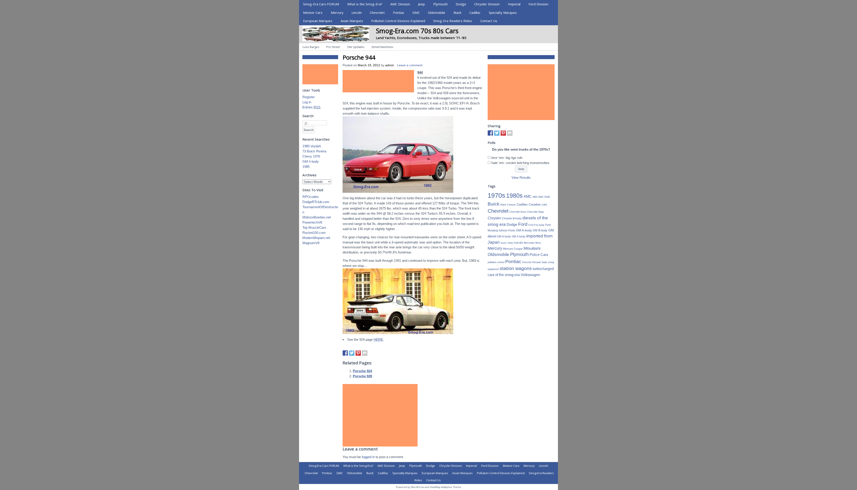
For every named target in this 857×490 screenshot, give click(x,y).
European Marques (317, 21)
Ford (522, 224)
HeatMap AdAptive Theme (445, 487)
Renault (536, 262)
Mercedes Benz (532, 242)
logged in (368, 457)
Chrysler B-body (512, 218)
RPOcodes (310, 197)
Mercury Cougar (513, 248)
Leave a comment (409, 65)
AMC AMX (538, 196)
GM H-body (504, 236)
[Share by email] (364, 353)
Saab (544, 262)
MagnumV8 (310, 243)
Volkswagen (530, 275)
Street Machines (382, 47)
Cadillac (475, 12)
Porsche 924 (362, 371)
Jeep (421, 4)
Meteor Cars (312, 12)
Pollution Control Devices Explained (398, 21)
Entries (311, 107)
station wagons (516, 268)
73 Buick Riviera (314, 151)
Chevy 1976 (311, 156)
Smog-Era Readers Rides (452, 21)
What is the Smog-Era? (364, 4)
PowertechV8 (312, 222)
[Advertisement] (378, 81)
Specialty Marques (503, 12)
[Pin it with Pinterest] (358, 353)
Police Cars (539, 255)
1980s (514, 195)
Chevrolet (377, 12)
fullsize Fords (507, 230)
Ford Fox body (536, 225)
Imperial (514, 4)
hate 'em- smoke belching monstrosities (520, 163)
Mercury (337, 12)
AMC (528, 196)
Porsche (526, 262)
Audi (547, 196)
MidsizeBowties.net (316, 217)
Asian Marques (352, 21)
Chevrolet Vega (535, 211)
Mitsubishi (532, 248)
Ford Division (538, 4)
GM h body (310, 161)
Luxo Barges (311, 47)
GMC (416, 12)
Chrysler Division (487, 4)
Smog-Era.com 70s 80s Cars (417, 30)
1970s (496, 195)
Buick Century (508, 204)
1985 (306, 166)
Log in (306, 102)
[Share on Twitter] (351, 353)
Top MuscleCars (314, 227)
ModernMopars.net (316, 238)
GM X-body (518, 236)
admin (389, 65)
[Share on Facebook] (345, 353)
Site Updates (355, 47)
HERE (378, 339)
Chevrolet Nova (517, 211)
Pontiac (398, 12)
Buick (457, 12)
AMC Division (400, 4)
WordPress (417, 487)
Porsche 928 (362, 376)
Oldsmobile (436, 12)
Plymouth (440, 4)
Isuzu (504, 242)
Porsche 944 (359, 57)
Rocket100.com (314, 233)
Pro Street (333, 47)
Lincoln (357, 12)
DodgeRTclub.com (315, 202)
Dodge (461, 4)
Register (308, 97)
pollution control (496, 262)
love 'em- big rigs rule (506, 158)
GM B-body (540, 230)
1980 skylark (311, 146)
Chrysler (494, 218)
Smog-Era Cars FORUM (321, 4)
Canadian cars (538, 204)
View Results (521, 177)
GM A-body (524, 230)
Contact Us (488, 21)
